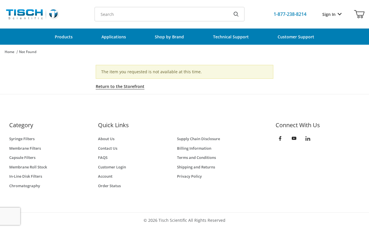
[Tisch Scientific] (32, 13)
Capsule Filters (22, 157)
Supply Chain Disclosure (198, 138)
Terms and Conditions (196, 157)
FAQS (103, 157)
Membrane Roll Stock (28, 167)
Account (105, 176)
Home (9, 51)
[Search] (236, 14)
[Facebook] (280, 138)
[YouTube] (294, 138)
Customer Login (112, 167)
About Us (106, 138)
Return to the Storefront (120, 86)
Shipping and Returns (196, 167)
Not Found (27, 51)
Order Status (109, 185)
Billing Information (194, 148)
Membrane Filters (25, 148)
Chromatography (24, 185)
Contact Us (107, 148)
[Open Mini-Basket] (359, 14)
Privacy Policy (189, 176)
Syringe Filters (22, 138)
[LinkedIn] (307, 138)
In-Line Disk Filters (25, 176)
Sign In (329, 14)
